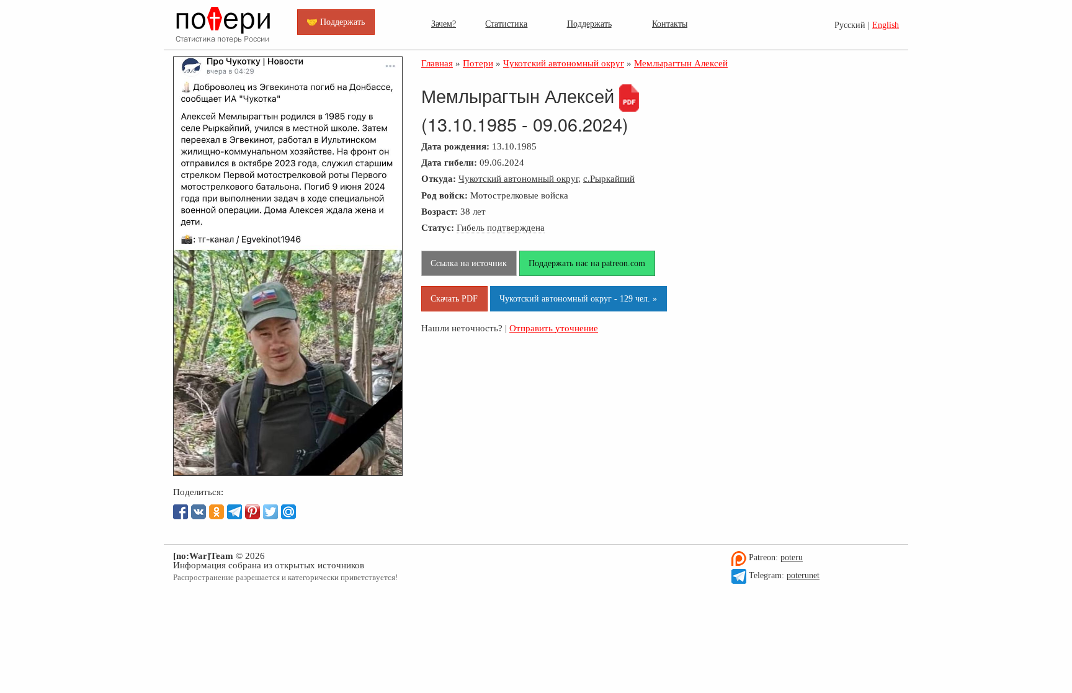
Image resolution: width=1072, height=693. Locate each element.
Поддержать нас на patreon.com (587, 263)
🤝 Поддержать (335, 22)
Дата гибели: (449, 162)
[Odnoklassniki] (216, 511)
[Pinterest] (252, 511)
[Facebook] (180, 511)
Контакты (669, 24)
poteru (791, 557)
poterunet (803, 575)
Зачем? (443, 24)
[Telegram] (234, 511)
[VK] (198, 511)
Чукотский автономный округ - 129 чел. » (578, 298)
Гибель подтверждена (501, 227)
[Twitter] (270, 511)
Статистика (506, 24)
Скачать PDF (454, 298)
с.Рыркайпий (609, 178)
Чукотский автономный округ (518, 178)
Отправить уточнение (553, 328)
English (885, 25)
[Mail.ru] (288, 511)
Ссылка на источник (469, 263)
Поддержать (589, 24)
